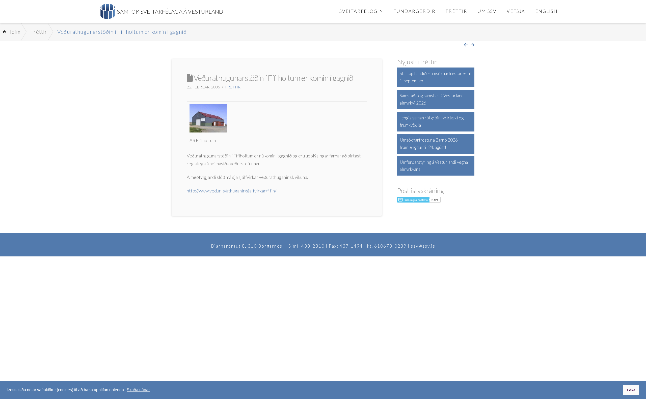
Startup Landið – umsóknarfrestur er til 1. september (435, 77)
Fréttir (39, 31)
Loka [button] (631, 390)
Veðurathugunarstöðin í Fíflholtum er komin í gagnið (121, 31)
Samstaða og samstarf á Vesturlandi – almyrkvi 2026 (434, 99)
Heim (14, 31)
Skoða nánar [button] (138, 390)
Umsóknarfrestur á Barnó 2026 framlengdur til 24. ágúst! (429, 143)
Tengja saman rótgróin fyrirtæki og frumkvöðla (432, 121)
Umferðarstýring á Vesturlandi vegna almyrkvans (434, 165)
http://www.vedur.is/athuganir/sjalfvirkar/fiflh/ (231, 190)
